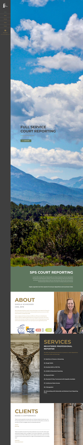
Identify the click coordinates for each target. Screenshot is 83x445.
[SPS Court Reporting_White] (5, 3)
